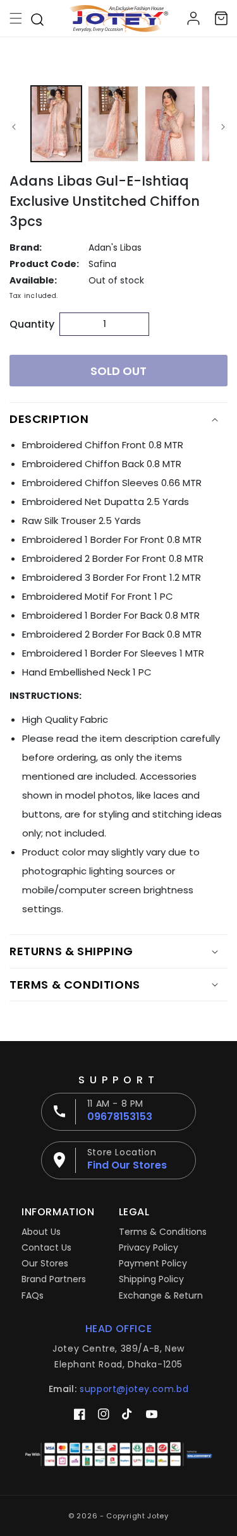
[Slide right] (223, 127)
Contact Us (46, 1247)
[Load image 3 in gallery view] (170, 124)
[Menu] (16, 18)
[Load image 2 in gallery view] (113, 124)
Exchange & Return (161, 1295)
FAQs (32, 1295)
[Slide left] (14, 127)
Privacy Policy (148, 1247)
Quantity (31, 324)
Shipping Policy (151, 1279)
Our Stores (44, 1263)
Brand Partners (53, 1279)
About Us (41, 1231)
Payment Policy (153, 1263)
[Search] (37, 18)
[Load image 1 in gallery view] (56, 124)
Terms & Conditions (163, 1231)
